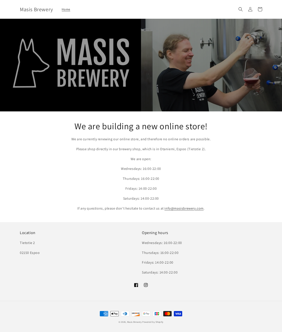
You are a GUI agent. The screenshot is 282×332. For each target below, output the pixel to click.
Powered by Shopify (152, 322)
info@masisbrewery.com (184, 208)
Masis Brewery (134, 322)
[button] (240, 9)
